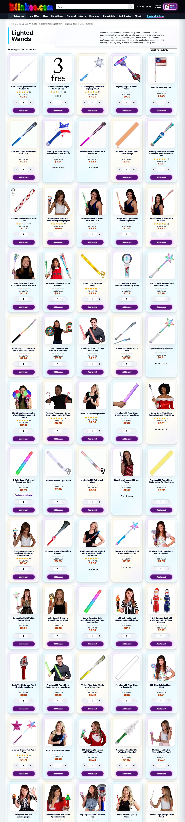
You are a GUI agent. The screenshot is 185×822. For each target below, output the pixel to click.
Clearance (94, 16)
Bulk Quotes (125, 16)
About (138, 16)
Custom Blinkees (155, 16)
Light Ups (34, 16)
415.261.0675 (144, 6)
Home (11, 24)
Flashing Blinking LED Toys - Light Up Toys (58, 24)
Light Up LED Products (27, 24)
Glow (45, 16)
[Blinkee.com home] (30, 6)
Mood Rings (57, 16)
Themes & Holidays (76, 16)
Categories (18, 16)
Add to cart (23, 110)
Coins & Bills (109, 16)
